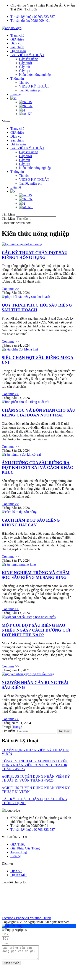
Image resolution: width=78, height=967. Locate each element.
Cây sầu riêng (28, 59)
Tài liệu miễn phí (30, 90)
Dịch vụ (15, 43)
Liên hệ (15, 94)
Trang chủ (17, 35)
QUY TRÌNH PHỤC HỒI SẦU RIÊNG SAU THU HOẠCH (37, 307)
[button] (39, 121)
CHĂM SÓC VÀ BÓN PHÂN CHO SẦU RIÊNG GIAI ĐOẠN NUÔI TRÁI (38, 412)
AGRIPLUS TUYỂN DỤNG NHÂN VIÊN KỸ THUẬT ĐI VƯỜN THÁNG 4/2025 (36, 778)
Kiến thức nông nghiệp (35, 74)
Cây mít (24, 67)
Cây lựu (24, 70)
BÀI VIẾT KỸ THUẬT (27, 55)
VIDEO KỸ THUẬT (34, 86)
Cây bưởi (25, 63)
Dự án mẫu (18, 51)
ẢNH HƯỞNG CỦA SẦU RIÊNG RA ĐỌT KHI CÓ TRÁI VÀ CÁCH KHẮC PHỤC (37, 467)
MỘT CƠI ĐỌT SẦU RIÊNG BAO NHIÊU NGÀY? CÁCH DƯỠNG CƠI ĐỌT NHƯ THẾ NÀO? (36, 630)
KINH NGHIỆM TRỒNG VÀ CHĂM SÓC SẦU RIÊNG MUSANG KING (36, 575)
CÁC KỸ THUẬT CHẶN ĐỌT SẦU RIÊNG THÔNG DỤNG (34, 255)
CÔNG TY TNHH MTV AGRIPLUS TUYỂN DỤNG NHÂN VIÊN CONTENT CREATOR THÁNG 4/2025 (35, 765)
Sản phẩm (17, 47)
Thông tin (17, 78)
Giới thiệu (17, 39)
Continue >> (10, 289)
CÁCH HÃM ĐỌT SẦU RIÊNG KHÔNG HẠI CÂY (31, 522)
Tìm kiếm (8, 218)
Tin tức (24, 82)
